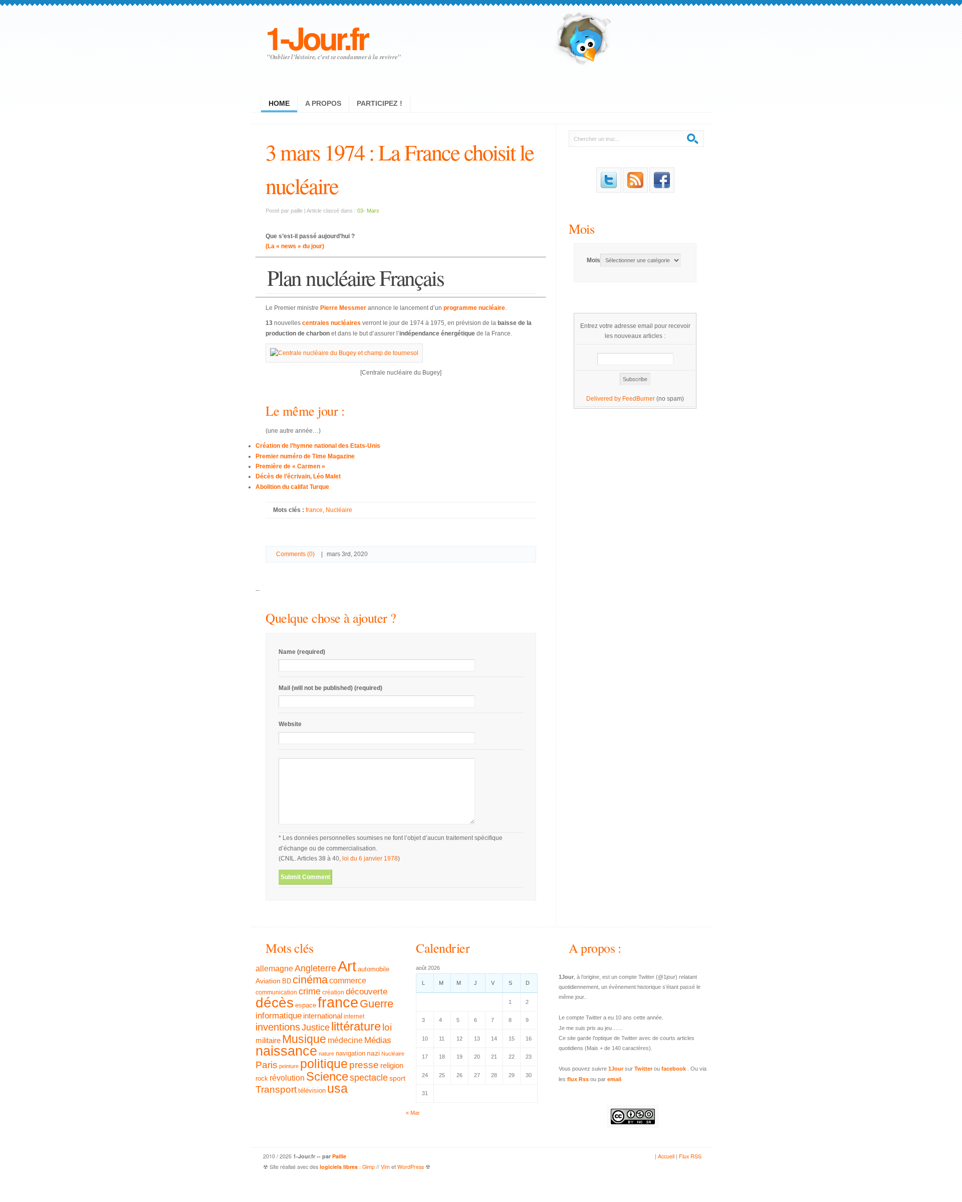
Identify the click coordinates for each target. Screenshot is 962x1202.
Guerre (376, 1004)
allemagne (274, 968)
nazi (373, 1053)
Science (327, 1076)
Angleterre (315, 968)
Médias (377, 1040)
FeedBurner (638, 398)
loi (387, 1027)
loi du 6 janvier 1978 (370, 858)
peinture (289, 1066)
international (322, 1015)
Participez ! (379, 103)
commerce (347, 980)
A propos (323, 103)
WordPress (410, 1166)
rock (262, 1078)
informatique (279, 1015)
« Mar (413, 1113)
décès (275, 1002)
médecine (345, 1040)
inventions (278, 1027)
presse (364, 1065)
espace (305, 1005)
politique (324, 1064)
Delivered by (604, 398)
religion (391, 1065)
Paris (267, 1065)
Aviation (268, 981)
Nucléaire (339, 509)
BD (286, 981)
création (333, 992)
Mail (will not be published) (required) (330, 688)
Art (347, 966)
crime (310, 991)
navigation (350, 1053)
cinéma (310, 979)
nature (326, 1054)
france (314, 509)
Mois (581, 228)
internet (354, 1016)
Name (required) (302, 651)
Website (290, 724)
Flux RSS (690, 1156)
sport (397, 1078)
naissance (286, 1051)
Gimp (368, 1166)
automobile (373, 969)
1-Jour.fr (316, 37)
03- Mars (368, 211)
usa (337, 1088)
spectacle (369, 1078)
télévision (312, 1090)
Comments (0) (295, 554)
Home (279, 103)
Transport (276, 1089)
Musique (304, 1039)
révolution (287, 1078)
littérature (356, 1026)
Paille (339, 1156)
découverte (366, 991)
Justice (316, 1027)
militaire (268, 1040)
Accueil (666, 1156)
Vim (385, 1166)
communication (276, 992)
